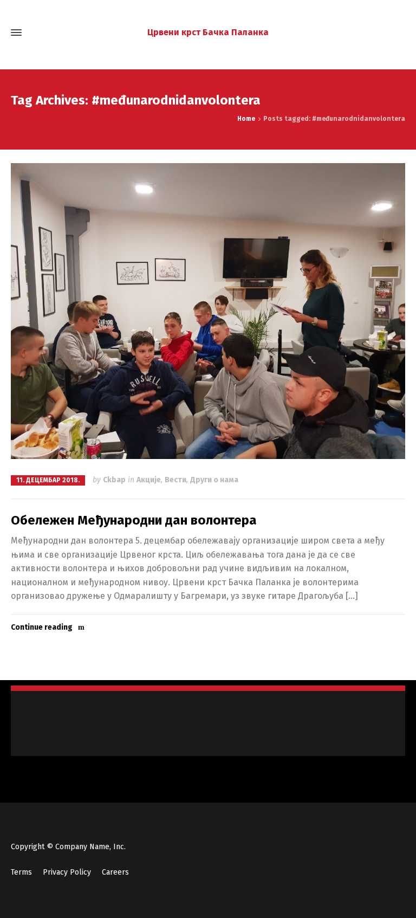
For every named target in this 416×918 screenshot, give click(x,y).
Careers (115, 872)
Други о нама (214, 479)
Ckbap (114, 479)
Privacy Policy (67, 872)
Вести (175, 479)
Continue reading (42, 627)
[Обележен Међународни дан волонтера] (208, 311)
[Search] (398, 33)
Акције (148, 479)
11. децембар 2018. (48, 480)
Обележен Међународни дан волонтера (134, 520)
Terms (21, 872)
